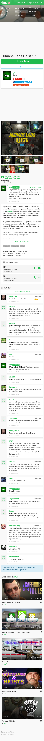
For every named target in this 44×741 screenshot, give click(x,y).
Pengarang (16, 187)
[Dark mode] (38, 2)
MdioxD (11, 462)
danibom (12, 478)
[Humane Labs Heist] (22, 138)
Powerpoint (13, 418)
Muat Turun (23, 61)
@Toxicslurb (13, 367)
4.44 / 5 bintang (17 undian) (8, 182)
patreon (10, 211)
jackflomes (13, 546)
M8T (15, 72)
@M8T (11, 326)
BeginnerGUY (14, 499)
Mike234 (12, 306)
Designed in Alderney (8, 732)
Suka (18, 178)
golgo (11, 441)
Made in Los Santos (7, 734)
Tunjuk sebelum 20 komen (22, 291)
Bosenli (11, 511)
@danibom (13, 491)
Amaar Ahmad (14, 557)
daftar (29, 567)
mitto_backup (14, 296)
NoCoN (11, 399)
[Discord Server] (16, 75)
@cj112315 (13, 501)
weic (10, 354)
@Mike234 (12, 342)
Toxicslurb (13, 340)
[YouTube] (14, 75)
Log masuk (19, 567)
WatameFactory (14, 525)
